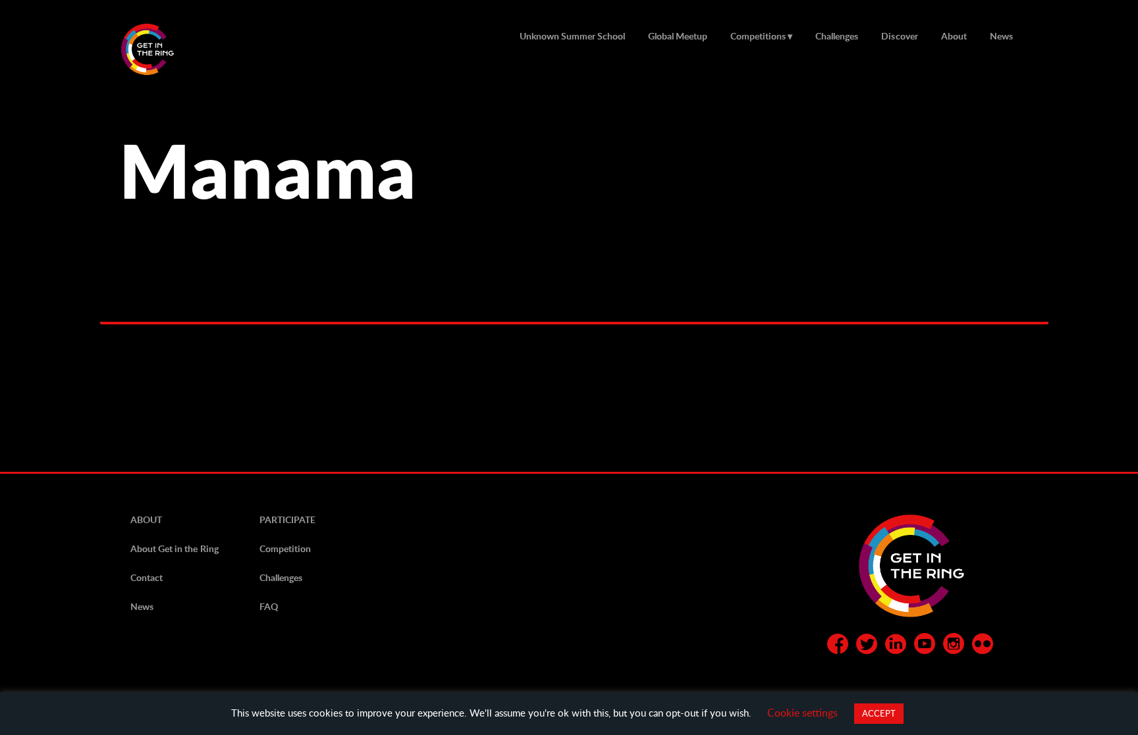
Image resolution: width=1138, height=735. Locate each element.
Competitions (758, 35)
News (1001, 35)
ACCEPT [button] (879, 713)
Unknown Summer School (572, 35)
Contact (146, 577)
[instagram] (953, 646)
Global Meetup (677, 35)
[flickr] (982, 646)
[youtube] (924, 646)
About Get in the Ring (174, 548)
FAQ (268, 606)
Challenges (836, 35)
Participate (287, 519)
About (954, 35)
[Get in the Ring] (163, 49)
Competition (285, 548)
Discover (899, 35)
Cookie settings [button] (802, 712)
